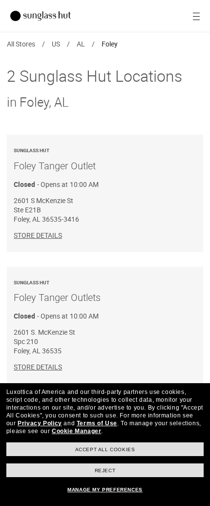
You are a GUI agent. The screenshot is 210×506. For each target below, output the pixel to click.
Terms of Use (97, 423)
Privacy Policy (40, 423)
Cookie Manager (76, 431)
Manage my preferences (105, 489)
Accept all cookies (105, 449)
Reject (105, 470)
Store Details (38, 235)
